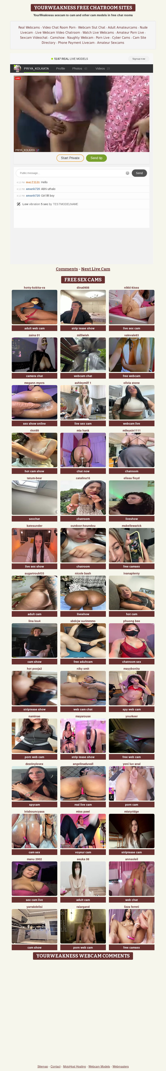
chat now (83, 471)
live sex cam (131, 328)
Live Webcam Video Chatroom (57, 32)
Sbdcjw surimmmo (83, 621)
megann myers (34, 383)
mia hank (83, 430)
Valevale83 (131, 335)
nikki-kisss (131, 287)
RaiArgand (83, 907)
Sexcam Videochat (34, 38)
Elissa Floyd (132, 478)
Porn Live (103, 38)
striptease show (34, 709)
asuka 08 (83, 859)
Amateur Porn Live (130, 32)
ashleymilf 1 (83, 383)
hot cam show (34, 471)
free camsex (131, 566)
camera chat (34, 376)
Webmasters (121, 1066)
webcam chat (83, 376)
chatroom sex (131, 662)
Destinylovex (34, 764)
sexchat (34, 519)
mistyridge (131, 811)
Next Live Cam (95, 269)
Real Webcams (29, 27)
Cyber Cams (121, 38)
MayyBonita (131, 668)
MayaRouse (83, 716)
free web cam (131, 757)
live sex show (34, 566)
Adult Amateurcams (122, 27)
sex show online (34, 423)
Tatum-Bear (34, 478)
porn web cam (34, 757)
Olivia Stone (131, 383)
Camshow (57, 38)
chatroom (131, 471)
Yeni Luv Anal (131, 764)
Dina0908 (83, 287)
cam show (35, 662)
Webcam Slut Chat (91, 27)
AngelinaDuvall (83, 764)
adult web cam (34, 328)
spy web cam (132, 709)
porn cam (131, 804)
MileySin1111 (132, 430)
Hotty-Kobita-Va (34, 287)
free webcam (131, 376)
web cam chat (83, 709)
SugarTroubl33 (34, 573)
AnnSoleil (131, 859)
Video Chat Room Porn (59, 27)
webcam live (131, 423)
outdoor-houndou (83, 526)
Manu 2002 (34, 859)
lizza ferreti (131, 907)
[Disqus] (83, 1012)
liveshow (132, 519)
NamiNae (34, 716)
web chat (131, 900)
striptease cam (131, 852)
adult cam (34, 614)
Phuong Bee (131, 621)
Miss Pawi (83, 811)
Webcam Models (99, 1066)
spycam (34, 804)
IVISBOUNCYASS (34, 811)
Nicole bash (83, 573)
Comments (67, 269)
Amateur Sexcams (110, 43)
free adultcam (83, 662)
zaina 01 (34, 335)
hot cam (131, 614)
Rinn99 (34, 430)
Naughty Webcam (80, 38)
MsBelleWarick (132, 526)
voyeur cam (83, 852)
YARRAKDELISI (35, 907)
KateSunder (34, 526)
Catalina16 (83, 478)
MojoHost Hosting (74, 1066)
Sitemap (42, 1066)
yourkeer (132, 716)
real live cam (83, 804)
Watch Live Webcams (98, 32)
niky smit (83, 668)
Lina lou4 (34, 621)
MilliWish (83, 335)
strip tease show (83, 328)
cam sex (34, 852)
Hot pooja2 (34, 668)
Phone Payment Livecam (76, 43)
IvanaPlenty (131, 573)
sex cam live (34, 900)
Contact (56, 1066)
